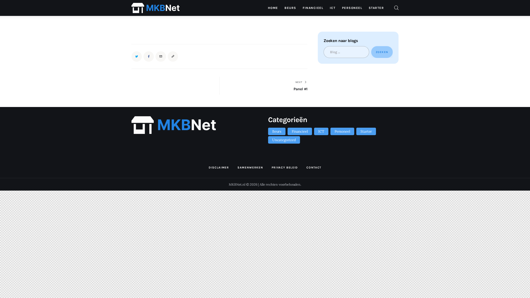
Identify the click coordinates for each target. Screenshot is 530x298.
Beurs (276, 131)
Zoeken (382, 52)
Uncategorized (284, 140)
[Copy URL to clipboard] (173, 56)
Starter (366, 131)
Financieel (300, 131)
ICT (321, 131)
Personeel (342, 131)
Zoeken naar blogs (341, 40)
